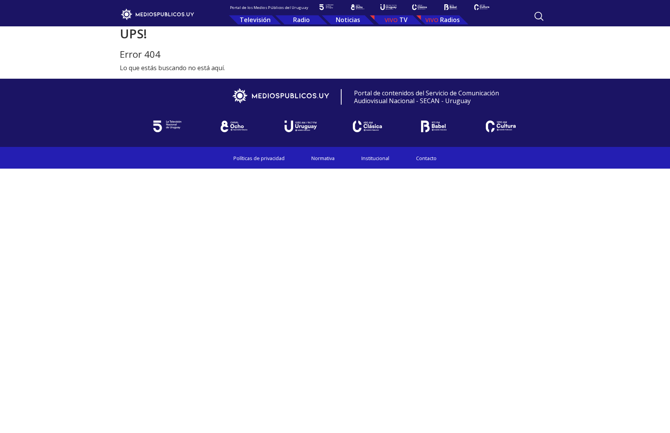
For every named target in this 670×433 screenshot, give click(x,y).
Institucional (375, 158)
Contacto (426, 158)
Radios (450, 20)
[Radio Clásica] (419, 7)
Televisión (255, 20)
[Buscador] (539, 16)
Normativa (323, 158)
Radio (301, 20)
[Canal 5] (326, 7)
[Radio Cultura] (481, 7)
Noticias (348, 20)
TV (403, 20)
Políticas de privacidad (259, 158)
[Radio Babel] (450, 7)
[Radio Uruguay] (388, 7)
